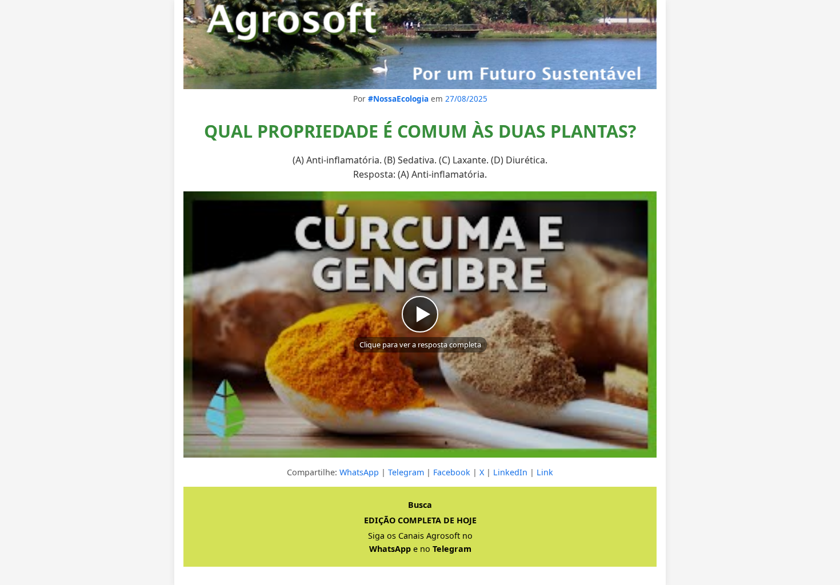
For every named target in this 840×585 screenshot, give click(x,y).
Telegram (406, 472)
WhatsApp (359, 472)
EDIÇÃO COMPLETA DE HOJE (420, 520)
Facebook (451, 472)
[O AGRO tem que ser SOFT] (420, 44)
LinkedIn (510, 472)
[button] (420, 324)
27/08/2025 (466, 98)
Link (545, 472)
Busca (420, 504)
